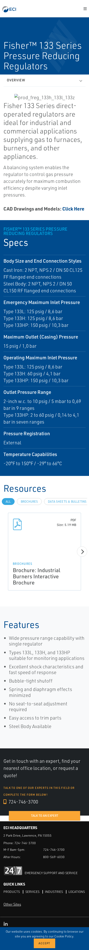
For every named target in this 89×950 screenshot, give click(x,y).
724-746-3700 (23, 802)
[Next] (82, 552)
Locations (76, 892)
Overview (16, 80)
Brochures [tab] (29, 501)
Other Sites (12, 904)
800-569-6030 (54, 857)
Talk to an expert (44, 815)
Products (11, 892)
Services (32, 892)
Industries (54, 892)
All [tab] (8, 501)
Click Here (73, 208)
